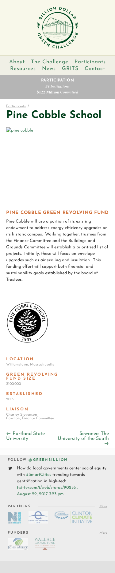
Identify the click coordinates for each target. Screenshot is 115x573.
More (103, 506)
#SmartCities (38, 474)
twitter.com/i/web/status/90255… (47, 487)
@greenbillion (48, 460)
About (17, 62)
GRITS (70, 68)
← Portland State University (25, 436)
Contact (95, 68)
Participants (90, 62)
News (49, 68)
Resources (23, 68)
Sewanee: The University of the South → (83, 438)
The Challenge (49, 62)
